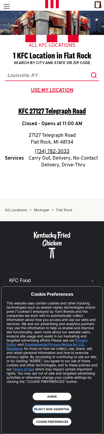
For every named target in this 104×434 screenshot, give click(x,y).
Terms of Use (23, 369)
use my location (53, 91)
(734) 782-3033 (52, 151)
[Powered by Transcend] (9, 427)
